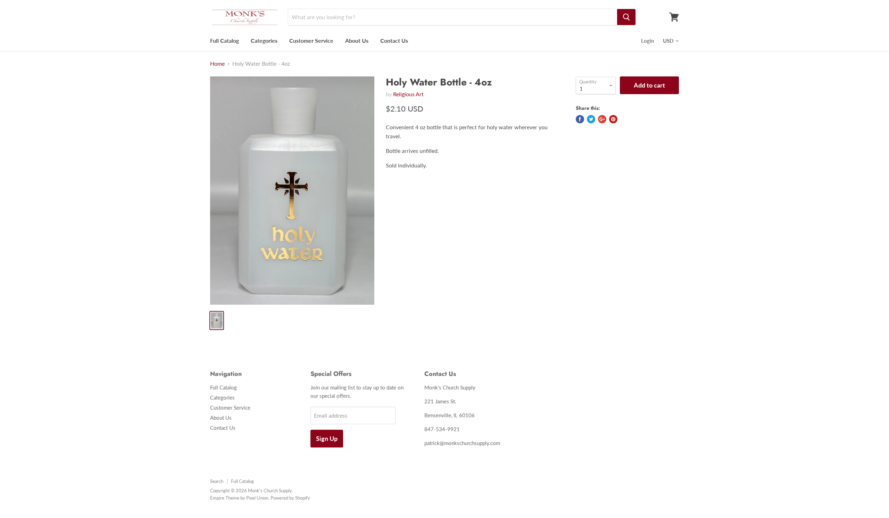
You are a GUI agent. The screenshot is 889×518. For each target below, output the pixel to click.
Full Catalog (224, 40)
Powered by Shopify (290, 498)
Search (216, 481)
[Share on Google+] (602, 119)
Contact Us (394, 40)
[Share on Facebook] (580, 119)
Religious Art (408, 94)
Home (217, 63)
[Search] (626, 17)
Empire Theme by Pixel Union (239, 498)
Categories (264, 40)
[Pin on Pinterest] (613, 119)
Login (647, 41)
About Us (356, 40)
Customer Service (311, 40)
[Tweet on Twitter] (591, 119)
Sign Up (327, 438)
